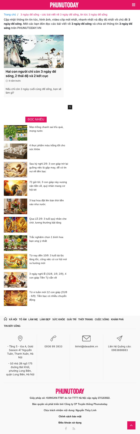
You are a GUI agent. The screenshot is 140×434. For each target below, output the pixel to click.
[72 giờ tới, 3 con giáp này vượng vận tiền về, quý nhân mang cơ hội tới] (15, 188)
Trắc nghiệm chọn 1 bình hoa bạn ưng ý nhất (46, 239)
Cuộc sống (102, 319)
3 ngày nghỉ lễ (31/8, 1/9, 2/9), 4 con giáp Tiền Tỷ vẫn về (47, 275)
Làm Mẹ (33, 319)
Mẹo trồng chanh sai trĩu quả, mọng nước (46, 129)
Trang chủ (10, 14)
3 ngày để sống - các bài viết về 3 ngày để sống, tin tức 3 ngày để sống (63, 14)
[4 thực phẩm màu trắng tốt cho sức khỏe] (15, 151)
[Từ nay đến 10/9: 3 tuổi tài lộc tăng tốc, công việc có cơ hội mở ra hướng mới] (15, 261)
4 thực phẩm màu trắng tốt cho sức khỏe (47, 147)
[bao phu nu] (64, 5)
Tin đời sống (12, 326)
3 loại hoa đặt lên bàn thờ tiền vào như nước (46, 202)
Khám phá (117, 319)
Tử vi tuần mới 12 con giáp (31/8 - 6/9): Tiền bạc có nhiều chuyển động (48, 296)
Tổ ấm (23, 319)
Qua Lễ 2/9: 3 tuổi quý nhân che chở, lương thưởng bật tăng (48, 220)
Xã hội (13, 319)
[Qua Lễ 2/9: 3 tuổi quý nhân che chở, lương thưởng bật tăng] (15, 225)
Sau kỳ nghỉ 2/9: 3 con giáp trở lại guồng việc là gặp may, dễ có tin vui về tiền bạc (48, 167)
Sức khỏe (58, 319)
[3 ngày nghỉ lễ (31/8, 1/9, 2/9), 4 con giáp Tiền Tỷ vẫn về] (15, 280)
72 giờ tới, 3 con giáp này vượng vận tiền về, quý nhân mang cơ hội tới (48, 186)
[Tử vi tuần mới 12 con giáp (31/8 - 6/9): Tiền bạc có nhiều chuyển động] (15, 298)
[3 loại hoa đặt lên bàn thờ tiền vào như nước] (15, 206)
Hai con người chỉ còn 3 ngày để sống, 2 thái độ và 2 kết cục (31, 74)
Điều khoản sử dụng (70, 422)
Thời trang (85, 319)
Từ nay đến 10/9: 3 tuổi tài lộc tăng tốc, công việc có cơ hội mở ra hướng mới (48, 259)
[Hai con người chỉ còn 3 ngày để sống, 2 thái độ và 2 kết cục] (34, 51)
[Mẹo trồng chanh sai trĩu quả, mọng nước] (15, 133)
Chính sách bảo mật (70, 416)
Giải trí (71, 319)
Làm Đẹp (45, 319)
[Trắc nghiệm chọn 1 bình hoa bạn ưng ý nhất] (15, 243)
